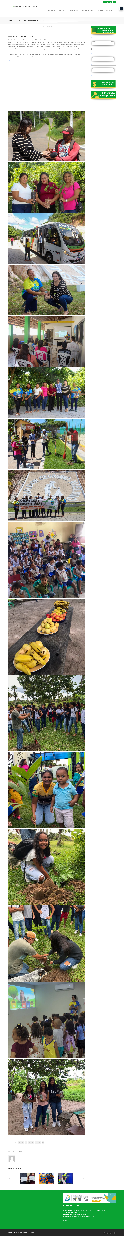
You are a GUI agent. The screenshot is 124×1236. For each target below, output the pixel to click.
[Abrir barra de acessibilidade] (121, 8)
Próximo (49, 26)
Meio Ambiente (39, 40)
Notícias (61, 10)
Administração (30, 40)
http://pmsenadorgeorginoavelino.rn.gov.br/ (82, 1216)
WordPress (31, 1232)
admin (12, 40)
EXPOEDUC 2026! (65, 1183)
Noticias (46, 40)
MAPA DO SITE (38, 2)
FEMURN (26, 2)
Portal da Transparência (105, 10)
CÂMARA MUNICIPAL (18, 2)
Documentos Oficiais (88, 10)
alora (9, 1232)
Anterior (43, 26)
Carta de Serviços (73, 10)
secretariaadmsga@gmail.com (78, 1214)
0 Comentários (54, 40)
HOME (10, 2)
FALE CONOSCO (46, 2)
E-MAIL (31, 2)
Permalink (24, 1175)
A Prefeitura (51, 10)
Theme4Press (19, 1232)
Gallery (28, 1179)
